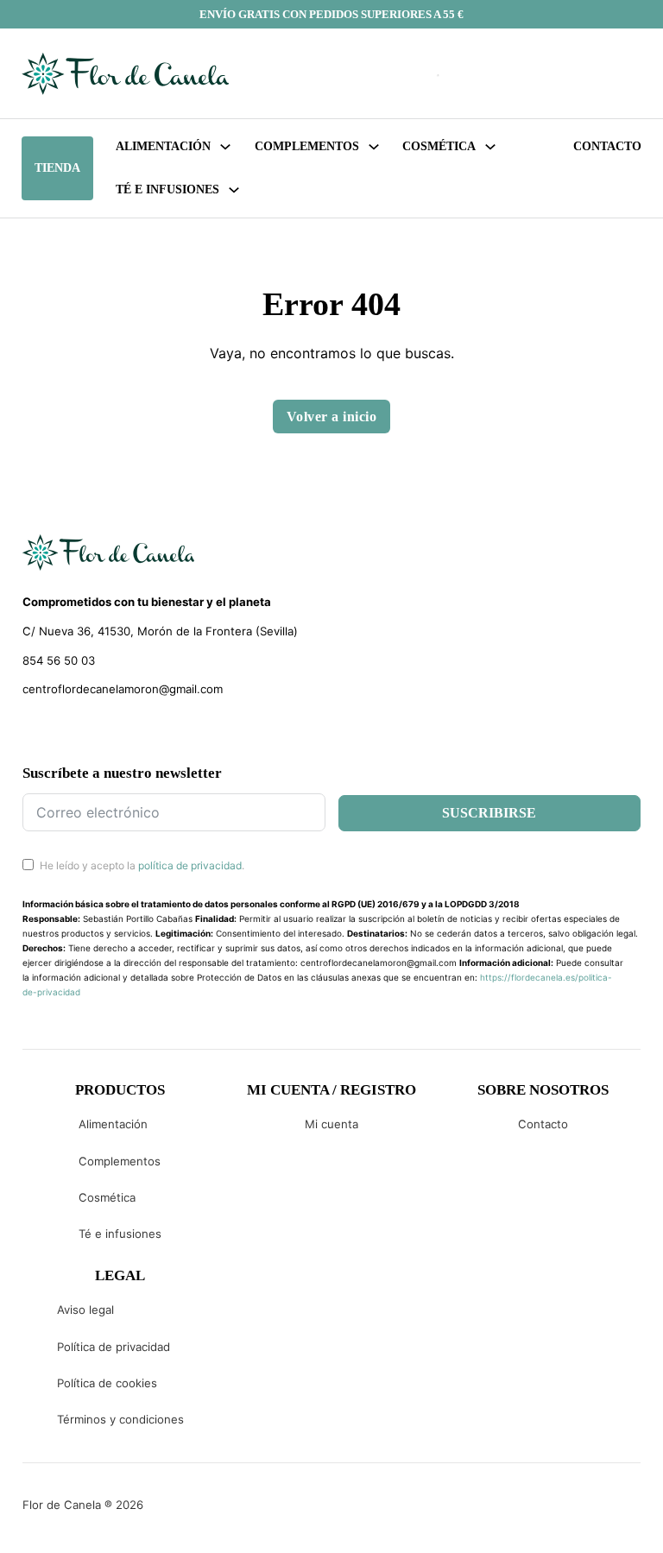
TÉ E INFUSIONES (167, 189)
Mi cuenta (331, 1124)
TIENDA (57, 167)
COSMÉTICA (439, 146)
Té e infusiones (120, 1234)
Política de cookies (107, 1383)
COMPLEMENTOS (307, 146)
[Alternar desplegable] (225, 147)
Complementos (120, 1161)
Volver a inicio (332, 416)
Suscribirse (489, 812)
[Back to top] (533, 1514)
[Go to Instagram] (61, 731)
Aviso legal (85, 1309)
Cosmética (107, 1197)
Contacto (607, 146)
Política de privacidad (113, 1347)
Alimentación (163, 146)
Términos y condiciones (120, 1419)
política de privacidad (190, 865)
